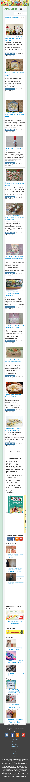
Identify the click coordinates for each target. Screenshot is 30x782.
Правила (15, 753)
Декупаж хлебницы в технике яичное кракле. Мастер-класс (13, 293)
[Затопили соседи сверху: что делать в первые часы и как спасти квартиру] (15, 560)
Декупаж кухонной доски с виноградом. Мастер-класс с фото (14, 114)
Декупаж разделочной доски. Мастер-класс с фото (15, 326)
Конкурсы (15, 742)
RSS (15, 756)
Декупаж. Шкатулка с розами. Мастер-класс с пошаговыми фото (13, 361)
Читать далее (10, 53)
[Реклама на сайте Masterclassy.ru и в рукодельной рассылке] (15, 633)
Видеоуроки (15, 744)
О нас (15, 751)
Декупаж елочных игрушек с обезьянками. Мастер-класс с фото (14, 183)
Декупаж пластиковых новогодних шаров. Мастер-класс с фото (14, 217)
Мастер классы (15, 746)
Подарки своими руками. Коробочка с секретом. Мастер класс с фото (15, 720)
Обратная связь (15, 739)
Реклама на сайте (15, 749)
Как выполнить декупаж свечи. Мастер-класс (13, 429)
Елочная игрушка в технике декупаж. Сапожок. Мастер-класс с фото (14, 258)
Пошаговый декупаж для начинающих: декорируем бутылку (14, 38)
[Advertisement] (17, 95)
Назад (11, 451)
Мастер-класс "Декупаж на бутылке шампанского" (14, 149)
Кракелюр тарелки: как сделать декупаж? (13, 395)
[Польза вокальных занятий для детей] (15, 570)
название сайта (10, 9)
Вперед (18, 451)
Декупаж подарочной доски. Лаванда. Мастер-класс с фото (14, 73)
